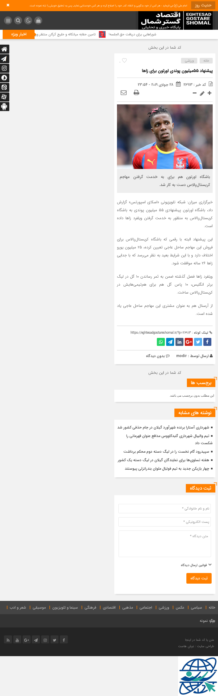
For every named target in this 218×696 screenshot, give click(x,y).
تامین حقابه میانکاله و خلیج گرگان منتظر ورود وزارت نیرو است (62, 34)
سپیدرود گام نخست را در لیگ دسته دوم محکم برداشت (166, 452)
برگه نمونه (207, 621)
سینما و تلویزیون (65, 607)
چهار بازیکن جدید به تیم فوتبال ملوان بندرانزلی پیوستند (167, 469)
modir (181, 356)
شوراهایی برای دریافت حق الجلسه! (142, 34)
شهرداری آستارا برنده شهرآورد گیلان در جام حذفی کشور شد (163, 427)
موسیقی (39, 607)
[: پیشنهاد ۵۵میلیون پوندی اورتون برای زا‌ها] (123, 93)
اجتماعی (146, 607)
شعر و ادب (18, 607)
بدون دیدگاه (155, 356)
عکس (180, 607)
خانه (206, 60)
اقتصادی (109, 607)
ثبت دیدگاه (199, 578)
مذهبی (127, 607)
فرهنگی (90, 607)
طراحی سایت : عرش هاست (196, 646)
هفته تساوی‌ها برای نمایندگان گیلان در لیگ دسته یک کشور (163, 460)
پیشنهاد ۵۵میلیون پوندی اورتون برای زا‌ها (177, 70)
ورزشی (189, 60)
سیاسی (196, 607)
